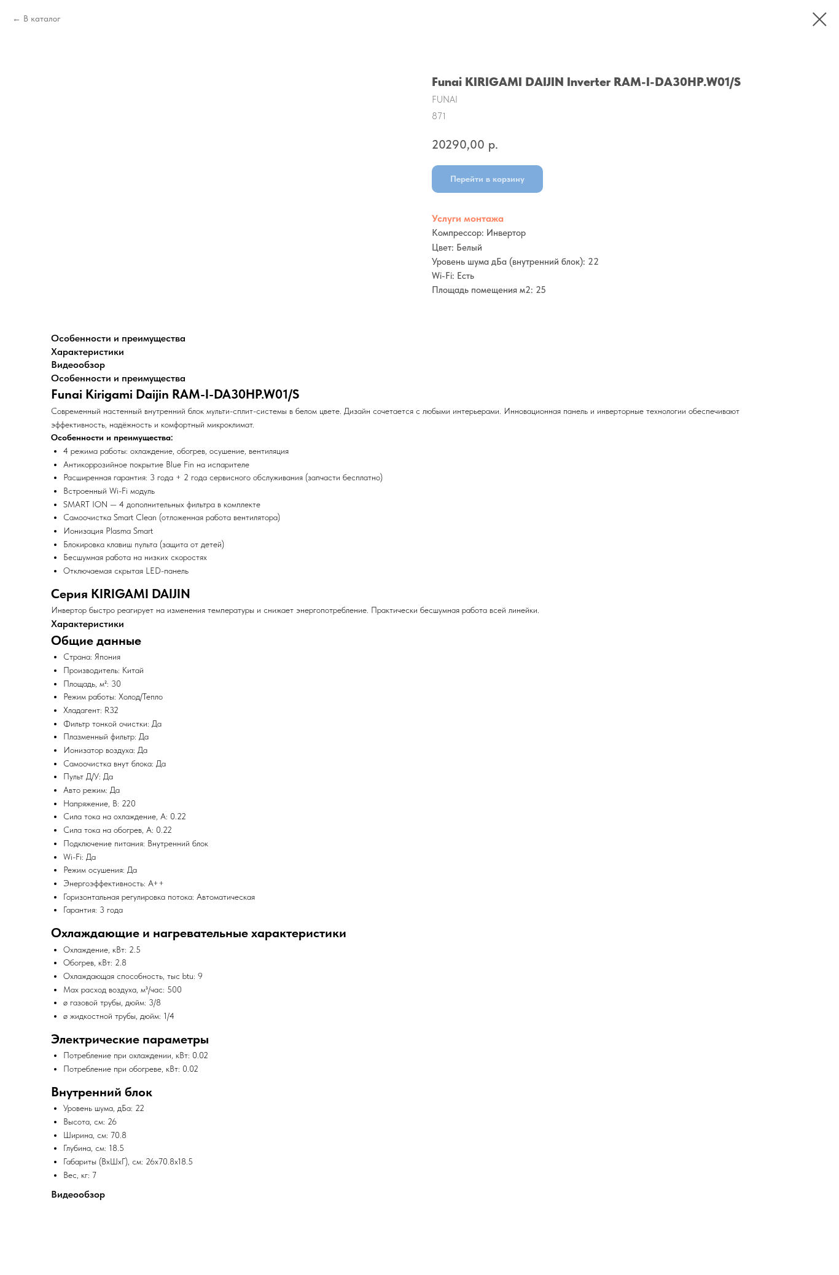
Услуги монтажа (468, 218)
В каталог (42, 18)
